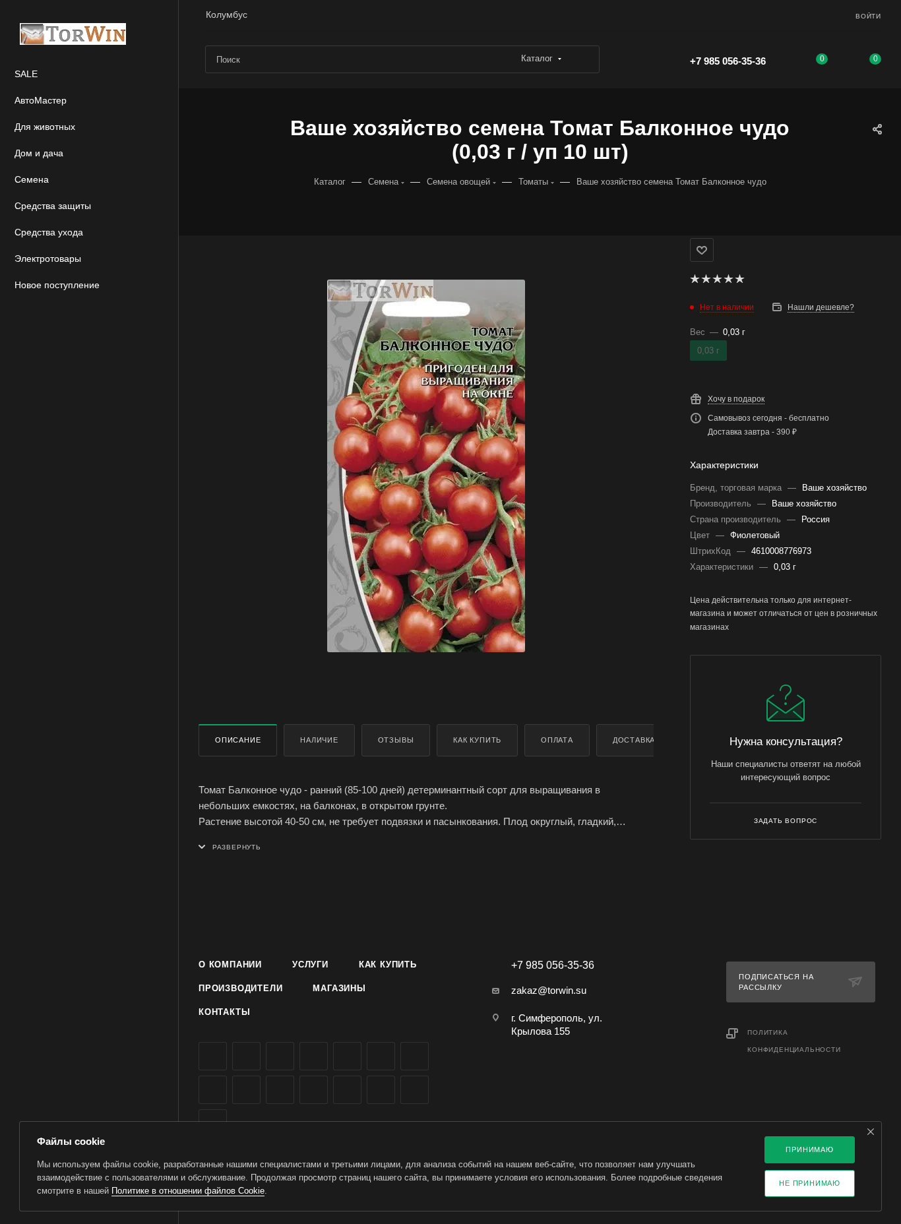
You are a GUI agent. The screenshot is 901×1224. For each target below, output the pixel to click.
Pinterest (381, 1090)
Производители (240, 988)
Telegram (347, 1056)
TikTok (347, 1090)
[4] (727, 279)
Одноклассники (414, 1056)
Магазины (339, 988)
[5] (739, 279)
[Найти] (583, 59)
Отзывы (396, 740)
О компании (230, 964)
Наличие (319, 740)
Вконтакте (213, 1056)
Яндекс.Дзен (313, 1090)
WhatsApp (280, 1090)
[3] (716, 279)
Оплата (557, 740)
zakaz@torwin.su (548, 990)
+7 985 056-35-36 (728, 61)
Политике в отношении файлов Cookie (187, 1191)
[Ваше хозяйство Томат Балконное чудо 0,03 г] (426, 465)
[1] (694, 279)
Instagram (313, 1056)
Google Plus (213, 1090)
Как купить (477, 740)
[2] (705, 279)
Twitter (280, 1056)
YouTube (381, 1056)
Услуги (310, 964)
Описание (238, 740)
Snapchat (414, 1090)
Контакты (224, 1012)
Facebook (246, 1056)
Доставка (634, 740)
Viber (246, 1090)
